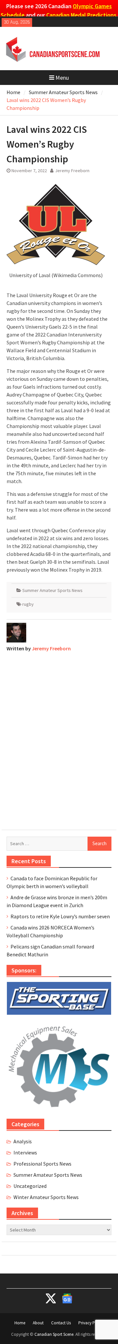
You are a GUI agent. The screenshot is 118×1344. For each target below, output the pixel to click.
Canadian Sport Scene (53, 1334)
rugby (28, 604)
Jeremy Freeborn (72, 170)
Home (19, 1323)
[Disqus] (59, 739)
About (38, 1323)
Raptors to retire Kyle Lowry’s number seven (60, 916)
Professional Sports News (42, 1163)
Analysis (22, 1141)
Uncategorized (30, 1186)
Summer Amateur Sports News (52, 590)
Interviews (25, 1152)
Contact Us (61, 1323)
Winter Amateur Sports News (46, 1197)
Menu (62, 77)
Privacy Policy (91, 1323)
